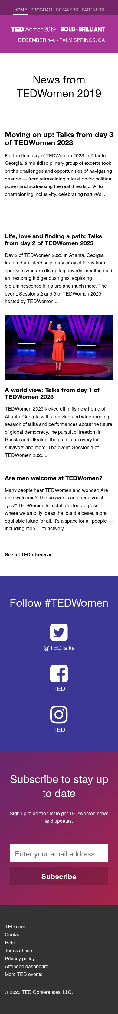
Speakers (67, 10)
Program (41, 10)
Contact (13, 934)
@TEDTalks (59, 647)
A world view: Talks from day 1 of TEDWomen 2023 (52, 393)
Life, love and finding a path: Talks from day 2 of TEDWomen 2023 (53, 239)
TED (59, 688)
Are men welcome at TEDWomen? (53, 477)
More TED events (23, 974)
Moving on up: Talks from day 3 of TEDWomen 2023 (59, 138)
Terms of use (18, 950)
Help (10, 942)
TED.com (15, 926)
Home (20, 10)
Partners (93, 10)
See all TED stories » (28, 554)
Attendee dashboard (26, 966)
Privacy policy (20, 958)
